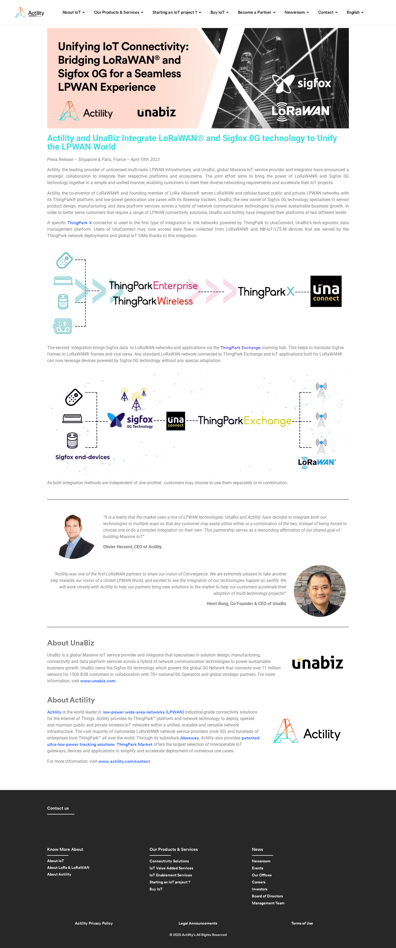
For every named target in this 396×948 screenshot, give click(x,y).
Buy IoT (156, 889)
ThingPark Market (134, 744)
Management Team (268, 903)
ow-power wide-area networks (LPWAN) (144, 712)
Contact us (58, 808)
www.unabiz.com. (98, 681)
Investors (259, 889)
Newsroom (261, 861)
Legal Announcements (198, 923)
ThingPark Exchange (240, 348)
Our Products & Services (174, 849)
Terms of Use (302, 923)
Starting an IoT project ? (170, 882)
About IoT (55, 861)
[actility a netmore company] (29, 12)
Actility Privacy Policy (94, 923)
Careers (258, 882)
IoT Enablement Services (171, 875)
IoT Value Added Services (171, 868)
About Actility (59, 874)
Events (257, 868)
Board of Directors (267, 896)
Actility (54, 712)
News (257, 849)
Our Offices (262, 875)
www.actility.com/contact (124, 761)
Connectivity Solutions (169, 861)
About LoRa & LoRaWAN (68, 868)
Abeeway (189, 738)
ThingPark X (79, 223)
